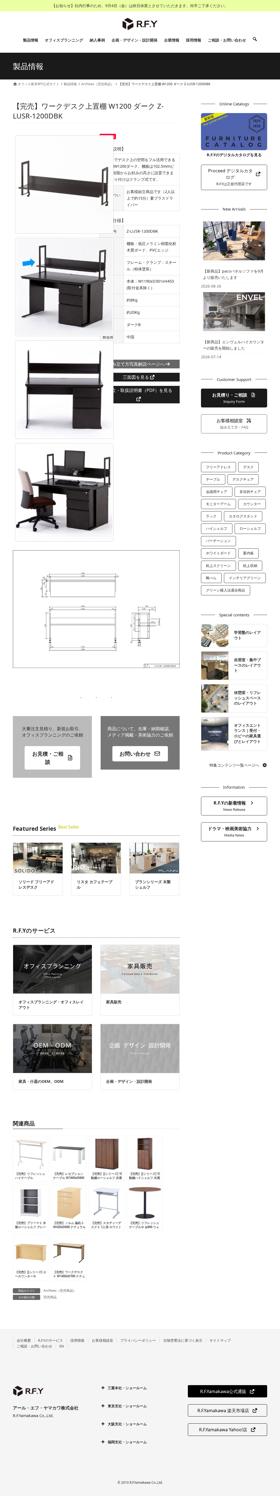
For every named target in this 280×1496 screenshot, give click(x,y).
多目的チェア (250, 491)
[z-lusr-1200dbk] (64, 184)
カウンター (252, 503)
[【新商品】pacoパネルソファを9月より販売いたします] (234, 240)
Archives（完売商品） (59, 1290)
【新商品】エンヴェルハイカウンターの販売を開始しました (233, 345)
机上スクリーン (218, 565)
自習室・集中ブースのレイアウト (247, 665)
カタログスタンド (243, 516)
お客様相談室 (102, 1340)
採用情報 (77, 1340)
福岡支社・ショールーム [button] (127, 1441)
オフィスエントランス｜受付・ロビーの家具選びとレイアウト (247, 733)
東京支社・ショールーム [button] (127, 1405)
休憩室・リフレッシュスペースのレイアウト (247, 698)
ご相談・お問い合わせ (34, 1346)
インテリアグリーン (245, 577)
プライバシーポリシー (138, 1340)
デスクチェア (243, 479)
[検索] (254, 40)
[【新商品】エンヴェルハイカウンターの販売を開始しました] (234, 311)
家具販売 (113, 1001)
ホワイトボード (218, 553)
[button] (52, 758)
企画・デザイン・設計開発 (129, 1081)
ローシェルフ (250, 528)
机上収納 (250, 565)
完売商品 (50, 1297)
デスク (248, 467)
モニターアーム (218, 503)
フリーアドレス (218, 467)
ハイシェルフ (216, 528)
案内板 (248, 553)
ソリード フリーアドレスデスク (36, 884)
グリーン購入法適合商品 (225, 590)
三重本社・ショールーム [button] (127, 1387)
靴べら (211, 577)
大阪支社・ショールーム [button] (127, 1423)
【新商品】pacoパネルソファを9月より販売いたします (233, 274)
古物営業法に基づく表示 (182, 1340)
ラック (211, 516)
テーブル (213, 479)
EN (61, 1346)
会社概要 (24, 1340)
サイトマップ (220, 1340)
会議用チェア (216, 491)
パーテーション (218, 540)
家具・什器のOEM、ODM (41, 1081)
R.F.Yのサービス (50, 1340)
